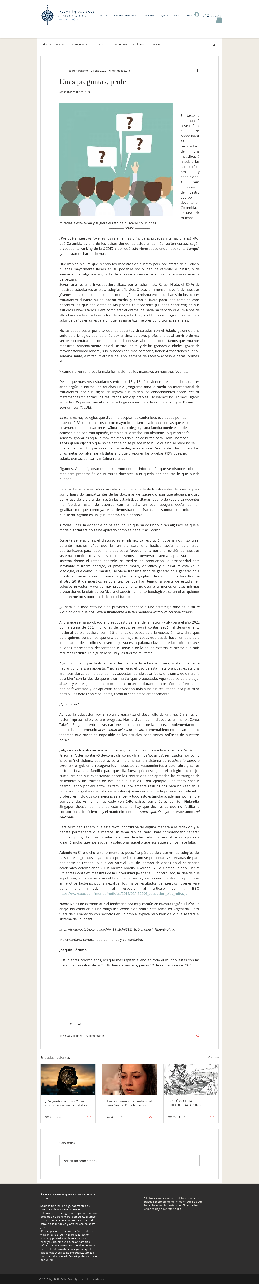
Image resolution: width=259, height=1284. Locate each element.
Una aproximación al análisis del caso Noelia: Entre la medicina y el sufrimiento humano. (129, 1103)
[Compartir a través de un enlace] (89, 1024)
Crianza (99, 44)
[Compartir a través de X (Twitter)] (70, 1024)
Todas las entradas (52, 44)
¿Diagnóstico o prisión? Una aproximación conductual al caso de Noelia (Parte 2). (67, 1103)
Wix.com (100, 1279)
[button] (219, 19)
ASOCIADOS (75, 16)
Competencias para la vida (129, 44)
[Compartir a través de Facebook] (61, 1024)
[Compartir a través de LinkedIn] (80, 1024)
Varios (157, 44)
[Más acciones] (197, 70)
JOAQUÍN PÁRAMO (76, 12)
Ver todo (213, 1057)
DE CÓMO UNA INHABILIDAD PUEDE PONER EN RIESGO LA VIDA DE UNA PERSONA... (190, 1103)
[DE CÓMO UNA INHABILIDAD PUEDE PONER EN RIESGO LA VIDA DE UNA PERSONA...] (191, 1079)
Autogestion (79, 44)
